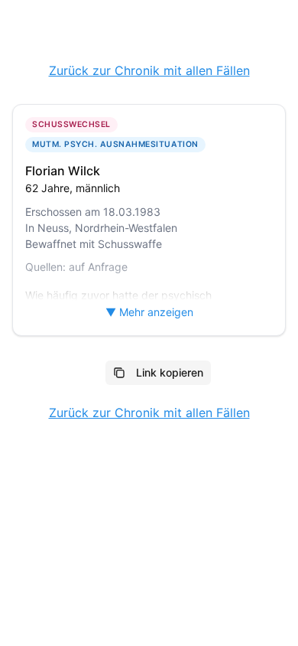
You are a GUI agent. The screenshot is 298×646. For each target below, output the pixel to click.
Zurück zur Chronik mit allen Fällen (149, 70)
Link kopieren (169, 372)
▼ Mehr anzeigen (149, 311)
